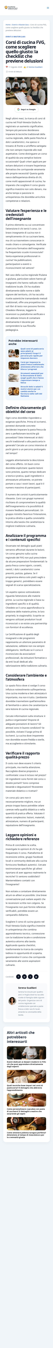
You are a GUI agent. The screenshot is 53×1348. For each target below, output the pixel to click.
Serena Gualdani (36, 67)
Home (8, 24)
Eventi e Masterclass (20, 24)
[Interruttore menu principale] (48, 7)
